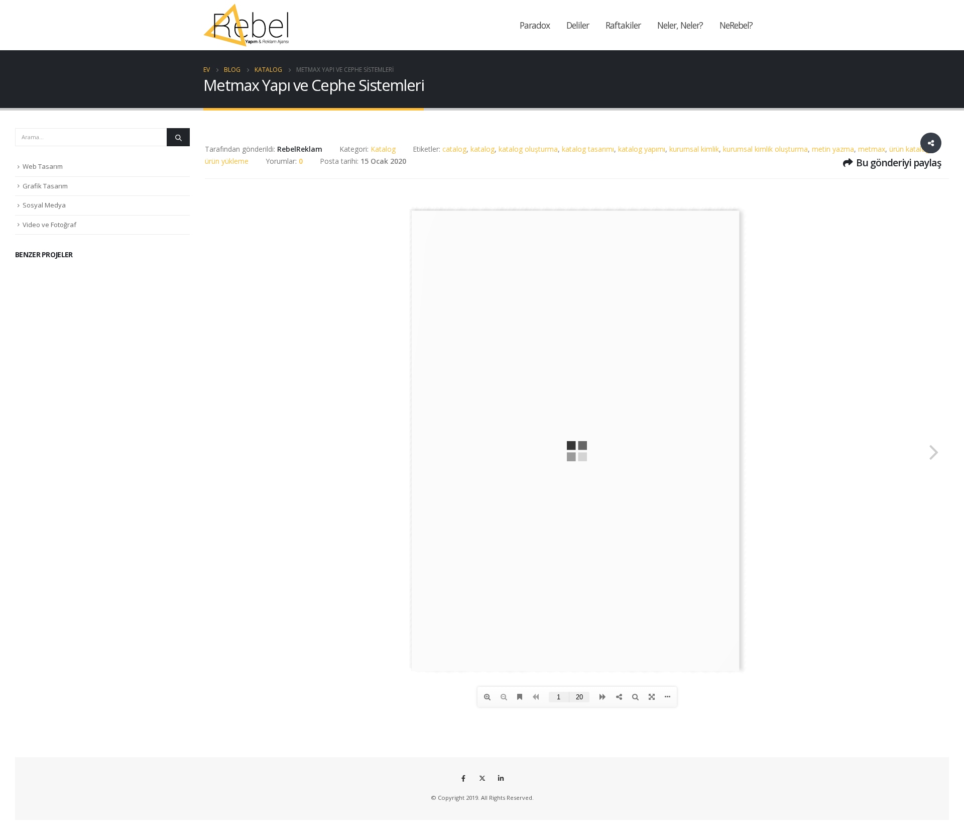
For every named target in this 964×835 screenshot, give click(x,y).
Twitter (482, 778)
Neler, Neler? (680, 25)
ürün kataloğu (911, 149)
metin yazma (833, 149)
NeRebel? (736, 25)
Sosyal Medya (44, 205)
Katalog (383, 149)
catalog (454, 149)
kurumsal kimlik (694, 149)
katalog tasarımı (588, 149)
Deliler (577, 25)
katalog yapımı (641, 149)
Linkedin (500, 778)
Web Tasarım (43, 166)
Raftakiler (623, 25)
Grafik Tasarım (45, 185)
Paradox (535, 25)
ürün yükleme (227, 161)
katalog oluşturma (528, 149)
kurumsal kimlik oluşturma (765, 149)
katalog (482, 149)
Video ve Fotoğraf (49, 224)
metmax (871, 149)
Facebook (463, 778)
